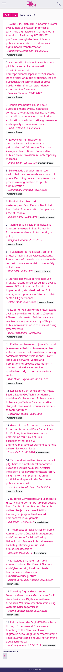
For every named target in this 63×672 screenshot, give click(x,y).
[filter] (7, 15)
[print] (15, 15)
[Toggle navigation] (4, 4)
